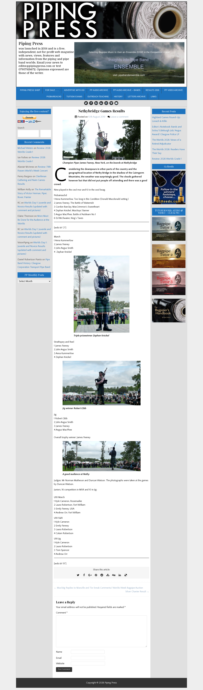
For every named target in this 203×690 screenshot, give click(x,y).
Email (59, 658)
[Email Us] (116, 103)
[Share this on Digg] (113, 575)
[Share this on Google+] (90, 575)
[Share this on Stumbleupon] (107, 575)
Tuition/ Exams (74, 96)
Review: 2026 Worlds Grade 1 (167, 158)
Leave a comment (119, 116)
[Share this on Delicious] (125, 575)
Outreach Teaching (98, 96)
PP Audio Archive (99, 90)
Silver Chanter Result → (137, 591)
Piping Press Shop (30, 90)
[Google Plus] (96, 103)
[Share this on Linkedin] (119, 575)
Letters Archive (137, 96)
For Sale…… (52, 90)
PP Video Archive (173, 90)
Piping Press (31, 43)
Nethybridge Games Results (101, 111)
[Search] (45, 133)
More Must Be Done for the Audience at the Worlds (33, 220)
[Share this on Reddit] (101, 575)
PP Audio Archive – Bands (126, 90)
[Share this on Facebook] (84, 575)
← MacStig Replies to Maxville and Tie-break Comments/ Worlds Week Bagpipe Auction (98, 587)
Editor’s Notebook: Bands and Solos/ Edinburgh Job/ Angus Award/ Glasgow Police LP (167, 130)
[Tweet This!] (78, 575)
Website (60, 663)
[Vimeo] (111, 103)
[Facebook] (91, 103)
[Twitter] (86, 103)
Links (153, 96)
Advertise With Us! (74, 90)
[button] (129, 63)
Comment (61, 612)
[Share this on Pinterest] (95, 575)
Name (59, 652)
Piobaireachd (54, 96)
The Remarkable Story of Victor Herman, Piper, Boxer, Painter (34, 193)
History (118, 96)
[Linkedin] (101, 103)
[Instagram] (106, 103)
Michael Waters (25, 148)
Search (21, 127)
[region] (129, 63)
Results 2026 (152, 90)
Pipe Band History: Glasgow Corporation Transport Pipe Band (34, 263)
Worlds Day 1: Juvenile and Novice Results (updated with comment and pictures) (34, 206)
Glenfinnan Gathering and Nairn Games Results (32, 180)
